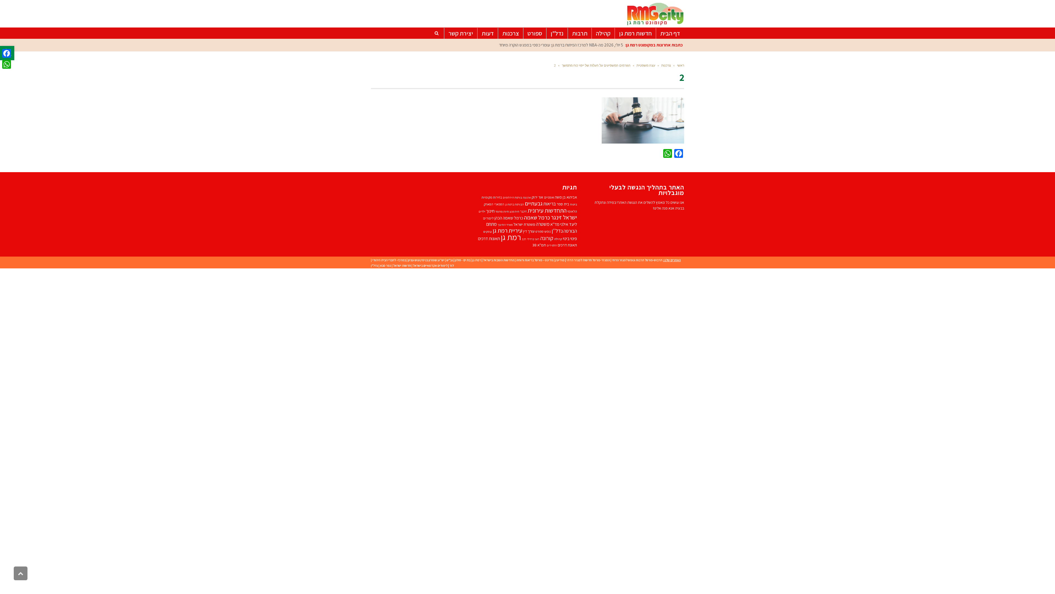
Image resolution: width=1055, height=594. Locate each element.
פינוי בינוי (570, 238)
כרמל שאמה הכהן (509, 218)
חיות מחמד (502, 211)
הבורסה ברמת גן (514, 204)
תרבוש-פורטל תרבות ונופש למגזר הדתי (637, 260)
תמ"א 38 (539, 245)
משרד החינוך (505, 225)
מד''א (554, 224)
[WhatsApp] (6, 64)
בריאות (549, 204)
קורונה (546, 238)
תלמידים (552, 245)
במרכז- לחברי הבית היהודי (389, 260)
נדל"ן (374, 265)
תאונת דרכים (567, 245)
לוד (451, 265)
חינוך (490, 211)
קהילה (558, 239)
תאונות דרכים (489, 238)
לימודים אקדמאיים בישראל (430, 265)
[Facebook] (6, 53)
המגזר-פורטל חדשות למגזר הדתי (588, 260)
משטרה (542, 224)
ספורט (539, 231)
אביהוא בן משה (566, 197)
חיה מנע (514, 211)
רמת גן (511, 237)
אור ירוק (537, 197)
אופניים (549, 197)
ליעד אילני (568, 224)
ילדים (482, 211)
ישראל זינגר (564, 217)
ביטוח (573, 204)
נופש (548, 231)
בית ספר (563, 204)
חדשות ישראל (402, 265)
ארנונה (527, 197)
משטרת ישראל (524, 224)
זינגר (523, 211)
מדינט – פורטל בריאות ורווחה (534, 260)
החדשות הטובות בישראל (498, 260)
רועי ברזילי (533, 239)
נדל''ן (557, 230)
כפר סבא (385, 265)
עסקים (487, 231)
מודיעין (560, 260)
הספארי (499, 204)
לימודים (488, 218)
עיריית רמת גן (507, 230)
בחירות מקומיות (491, 197)
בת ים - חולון (462, 260)
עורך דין (529, 231)
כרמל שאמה (537, 217)
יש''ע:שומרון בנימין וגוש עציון (426, 260)
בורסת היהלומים (512, 197)
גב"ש (449, 260)
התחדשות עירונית (547, 210)
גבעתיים (534, 203)
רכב (524, 239)
